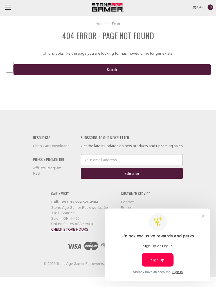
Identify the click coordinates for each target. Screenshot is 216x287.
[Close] (185, 61)
